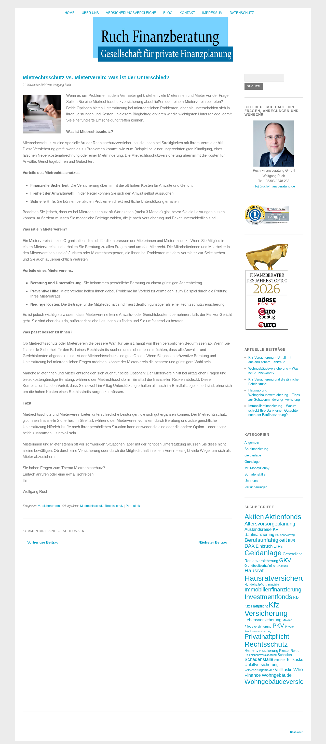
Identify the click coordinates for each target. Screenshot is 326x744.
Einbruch (264, 546)
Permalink (133, 506)
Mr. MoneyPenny (256, 468)
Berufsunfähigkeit (265, 540)
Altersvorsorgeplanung (269, 523)
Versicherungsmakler (259, 670)
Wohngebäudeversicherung (283, 681)
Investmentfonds (268, 597)
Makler (287, 620)
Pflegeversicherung (257, 626)
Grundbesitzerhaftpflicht (260, 565)
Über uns (90, 13)
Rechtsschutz (114, 506)
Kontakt (187, 13)
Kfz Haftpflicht (256, 606)
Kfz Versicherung (266, 609)
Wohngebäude (277, 675)
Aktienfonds (283, 517)
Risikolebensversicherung (260, 654)
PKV (278, 625)
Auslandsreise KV (261, 529)
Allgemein (251, 442)
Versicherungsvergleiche (131, 13)
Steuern (279, 659)
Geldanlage (252, 455)
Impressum (212, 13)
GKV (285, 560)
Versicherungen (49, 506)
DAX (249, 546)
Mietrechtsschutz (91, 506)
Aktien (254, 517)
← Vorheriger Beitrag (41, 542)
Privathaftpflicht (266, 636)
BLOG (167, 13)
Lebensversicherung (262, 620)
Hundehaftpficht (255, 584)
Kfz (296, 598)
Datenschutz (242, 13)
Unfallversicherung (261, 664)
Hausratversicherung (278, 578)
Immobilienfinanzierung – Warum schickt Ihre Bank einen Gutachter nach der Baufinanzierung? (273, 410)
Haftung (283, 565)
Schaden (285, 655)
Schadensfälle (254, 474)
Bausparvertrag (285, 534)
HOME (70, 13)
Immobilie (273, 584)
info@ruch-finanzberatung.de (274, 186)
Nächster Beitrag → (215, 542)
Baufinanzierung (256, 449)
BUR (291, 541)
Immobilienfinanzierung (272, 589)
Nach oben (296, 732)
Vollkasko (283, 669)
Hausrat (254, 570)
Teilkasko (294, 659)
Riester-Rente (289, 651)
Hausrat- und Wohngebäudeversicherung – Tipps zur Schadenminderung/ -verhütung (274, 394)
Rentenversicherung (261, 650)
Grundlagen (252, 462)
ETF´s (278, 546)
